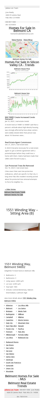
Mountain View (23, 323)
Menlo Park (22, 311)
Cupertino (9, 320)
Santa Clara (10, 357)
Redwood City (23, 338)
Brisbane (9, 311)
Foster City (10, 329)
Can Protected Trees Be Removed (19, 165)
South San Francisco (13, 363)
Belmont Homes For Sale (22, 59)
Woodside (9, 371)
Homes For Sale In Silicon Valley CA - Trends (22, 63)
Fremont (9, 332)
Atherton (9, 305)
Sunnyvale (9, 365)
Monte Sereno (23, 320)
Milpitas (21, 317)
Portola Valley (23, 335)
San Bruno (10, 345)
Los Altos (9, 338)
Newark (21, 326)
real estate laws (22, 145)
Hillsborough (10, 335)
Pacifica (21, 329)
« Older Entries (10, 189)
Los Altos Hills (23, 305)
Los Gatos (22, 308)
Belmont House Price (22, 69)
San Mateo (10, 354)
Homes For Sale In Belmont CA (22, 29)
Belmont (9, 308)
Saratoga (9, 360)
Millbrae (21, 314)
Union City (10, 368)
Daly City (9, 323)
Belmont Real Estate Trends (14, 192)
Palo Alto (21, 332)
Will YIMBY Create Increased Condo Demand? (20, 118)
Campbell (9, 317)
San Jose (9, 351)
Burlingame (10, 314)
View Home (17, 39)
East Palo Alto (11, 326)
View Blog (28, 39)
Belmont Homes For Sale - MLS (22, 377)
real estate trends (22, 121)
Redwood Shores (12, 342)
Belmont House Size (22, 93)
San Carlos (10, 348)
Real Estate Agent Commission (18, 142)
